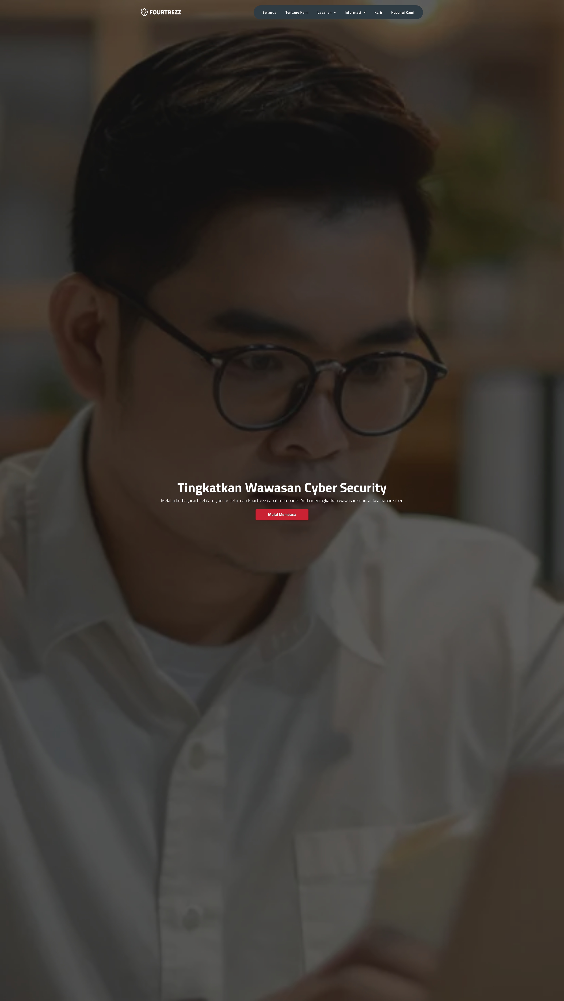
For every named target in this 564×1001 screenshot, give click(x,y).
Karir (379, 12)
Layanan (324, 12)
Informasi (353, 12)
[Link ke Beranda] (161, 12)
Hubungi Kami (402, 12)
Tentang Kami (297, 12)
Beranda (269, 12)
